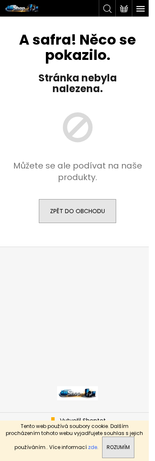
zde (92, 447)
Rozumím (118, 447)
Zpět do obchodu (77, 211)
